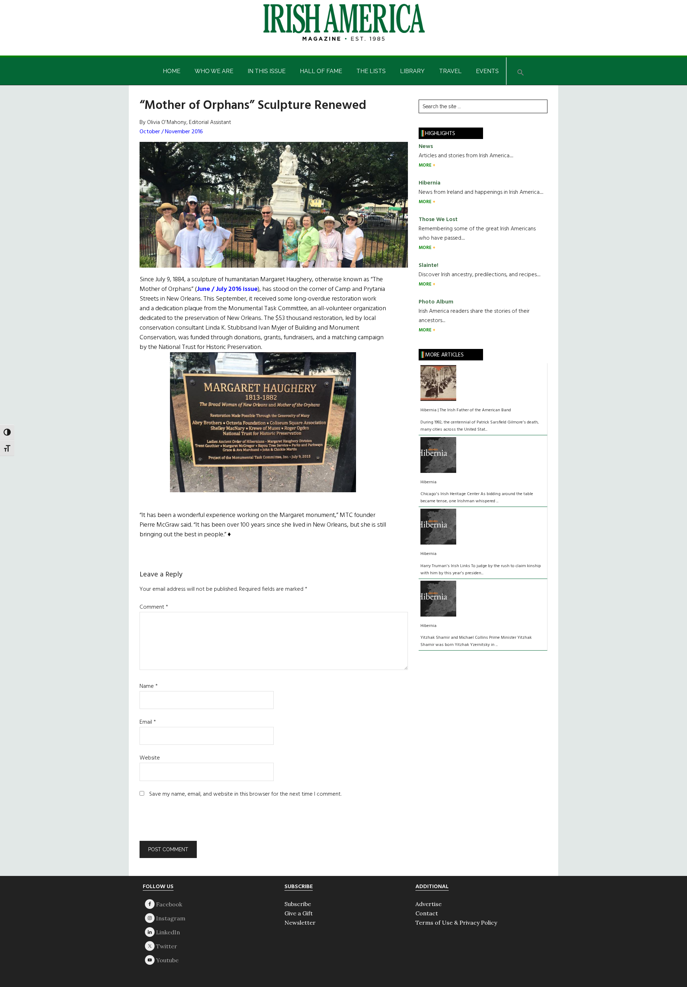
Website (150, 758)
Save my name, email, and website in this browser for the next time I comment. (245, 794)
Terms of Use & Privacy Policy (456, 922)
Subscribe (297, 903)
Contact (426, 913)
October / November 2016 (171, 131)
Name (149, 686)
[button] (520, 71)
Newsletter (300, 922)
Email (148, 722)
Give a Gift (298, 913)
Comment (154, 607)
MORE (426, 165)
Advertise (428, 903)
